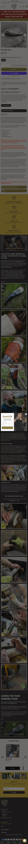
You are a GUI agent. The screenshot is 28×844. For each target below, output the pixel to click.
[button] (25, 841)
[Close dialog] (26, 414)
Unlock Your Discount (7, 427)
